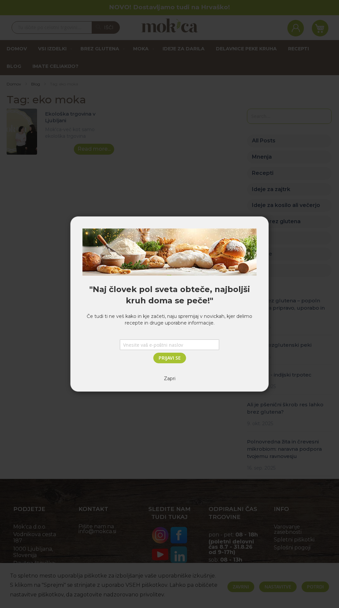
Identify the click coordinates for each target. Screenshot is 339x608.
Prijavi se (170, 358)
